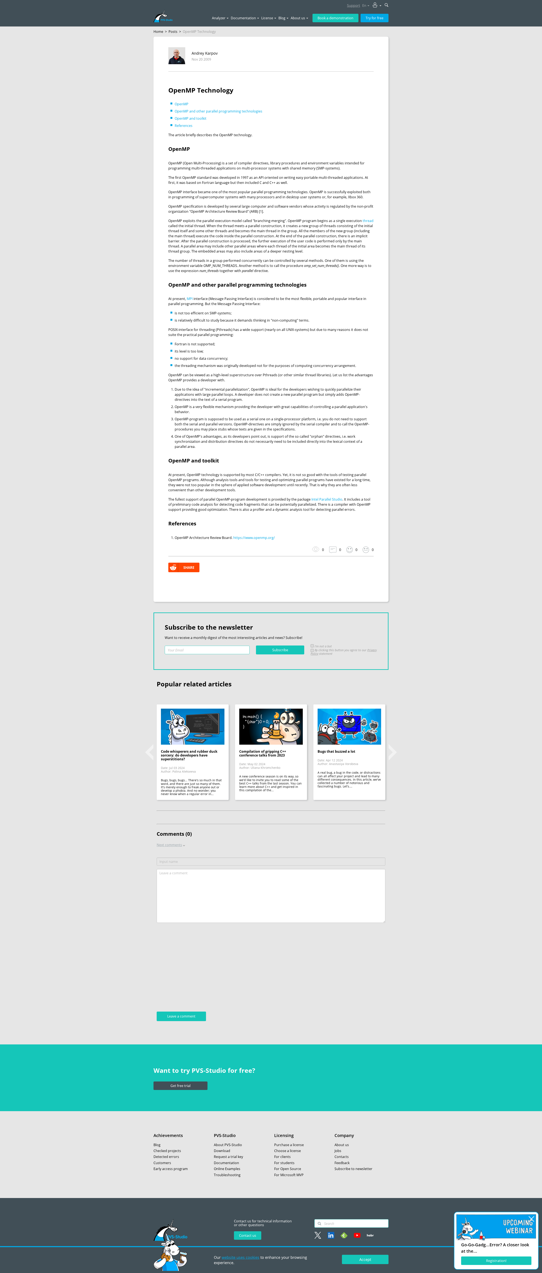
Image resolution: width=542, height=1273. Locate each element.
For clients (282, 1156)
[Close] (531, 1219)
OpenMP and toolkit (190, 118)
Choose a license (287, 1150)
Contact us (247, 1235)
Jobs (338, 1150)
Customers (162, 1163)
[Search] (319, 1223)
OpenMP (181, 104)
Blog (281, 18)
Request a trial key (228, 1156)
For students (284, 1163)
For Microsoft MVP (289, 1175)
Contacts (342, 1156)
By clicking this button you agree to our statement (344, 652)
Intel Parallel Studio (326, 499)
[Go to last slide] (149, 752)
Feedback (342, 1163)
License (267, 18)
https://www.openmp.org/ (254, 537)
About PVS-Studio (228, 1145)
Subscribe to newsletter (353, 1168)
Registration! (496, 1260)
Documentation (243, 18)
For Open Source (287, 1168)
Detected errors (166, 1156)
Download (222, 1150)
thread (368, 220)
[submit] (387, 5)
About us (298, 18)
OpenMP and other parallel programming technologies (218, 111)
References (183, 125)
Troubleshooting (227, 1175)
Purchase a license (289, 1145)
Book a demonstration (335, 18)
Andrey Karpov (205, 53)
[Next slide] (393, 752)
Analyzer (218, 18)
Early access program (170, 1168)
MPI (190, 298)
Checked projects (167, 1150)
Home (158, 31)
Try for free (374, 18)
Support (353, 5)
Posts (173, 31)
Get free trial (180, 1085)
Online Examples (227, 1168)
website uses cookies (240, 1257)
